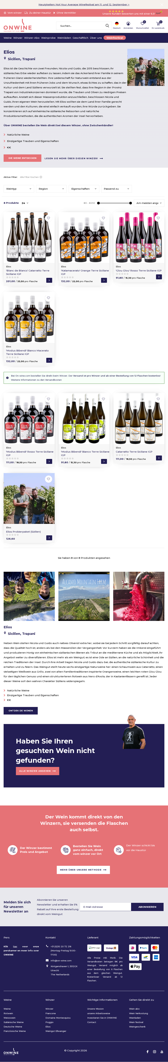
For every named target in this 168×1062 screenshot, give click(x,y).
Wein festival (136, 1022)
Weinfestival (114, 37)
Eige (80, 188)
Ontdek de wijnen (21, 710)
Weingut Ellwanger (55, 1031)
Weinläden (64, 37)
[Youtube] (162, 1051)
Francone (50, 1013)
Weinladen (135, 1017)
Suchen (107, 26)
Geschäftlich (80, 37)
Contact (91, 1022)
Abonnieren (147, 906)
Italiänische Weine (14, 1022)
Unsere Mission (95, 1008)
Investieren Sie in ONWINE (102, 1017)
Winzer (17, 37)
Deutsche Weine (13, 1026)
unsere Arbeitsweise (98, 1013)
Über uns (96, 37)
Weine (8, 37)
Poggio (49, 1022)
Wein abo (134, 1008)
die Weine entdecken (22, 158)
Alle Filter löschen (29, 177)
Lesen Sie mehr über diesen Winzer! (71, 158)
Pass (111, 188)
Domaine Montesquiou (58, 1017)
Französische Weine (15, 1031)
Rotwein (8, 1013)
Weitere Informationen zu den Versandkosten (36, 379)
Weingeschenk (137, 1026)
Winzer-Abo (32, 37)
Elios (48, 1026)
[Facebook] (147, 1051)
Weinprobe (48, 37)
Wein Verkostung (138, 1013)
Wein (11, 188)
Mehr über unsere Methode (81, 869)
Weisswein (9, 1017)
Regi (43, 188)
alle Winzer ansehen (35, 771)
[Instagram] (154, 1051)
